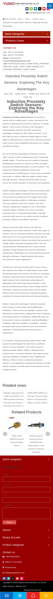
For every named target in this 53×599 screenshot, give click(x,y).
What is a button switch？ (38, 403)
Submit (9, 522)
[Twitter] (39, 8)
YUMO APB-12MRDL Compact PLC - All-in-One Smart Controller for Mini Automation (38, 393)
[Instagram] (21, 578)
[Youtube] (44, 8)
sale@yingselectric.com (39, 13)
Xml (24, 586)
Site (30, 97)
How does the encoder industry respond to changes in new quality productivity (14, 403)
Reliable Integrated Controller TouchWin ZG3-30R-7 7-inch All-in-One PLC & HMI (14, 393)
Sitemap (18, 586)
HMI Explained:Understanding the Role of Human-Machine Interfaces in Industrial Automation (14, 399)
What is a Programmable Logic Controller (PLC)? (38, 399)
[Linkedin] (35, 8)
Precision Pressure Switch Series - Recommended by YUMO (38, 396)
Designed (32, 590)
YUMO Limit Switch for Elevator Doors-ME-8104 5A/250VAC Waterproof (14, 396)
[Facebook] (27, 8)
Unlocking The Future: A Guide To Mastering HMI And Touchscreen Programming (14, 406)
